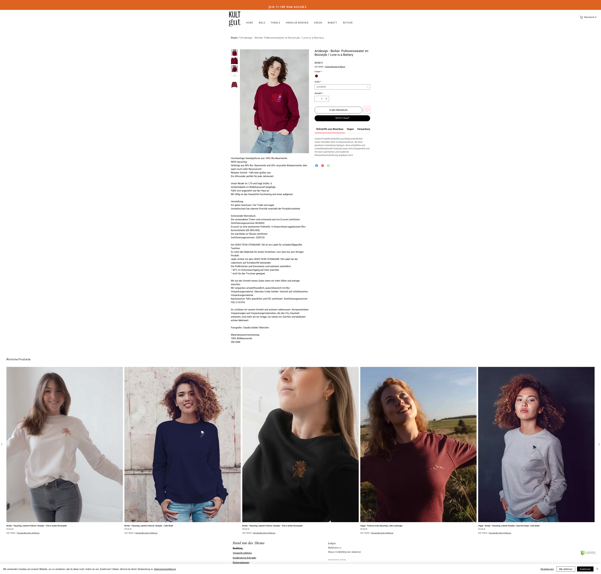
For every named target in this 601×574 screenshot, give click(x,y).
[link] (329, 129)
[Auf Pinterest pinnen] (322, 165)
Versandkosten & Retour (335, 67)
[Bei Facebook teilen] (316, 165)
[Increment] (327, 99)
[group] (300, 450)
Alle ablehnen (566, 569)
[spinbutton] (322, 99)
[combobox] (342, 86)
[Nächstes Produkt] (599, 444)
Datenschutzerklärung (165, 569)
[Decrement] (317, 99)
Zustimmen (585, 569)
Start (234, 38)
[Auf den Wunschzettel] (367, 110)
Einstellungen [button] (547, 569)
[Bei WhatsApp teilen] (328, 165)
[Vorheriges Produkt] (2, 444)
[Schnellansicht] (64, 444)
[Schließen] (597, 568)
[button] (589, 17)
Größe (318, 82)
